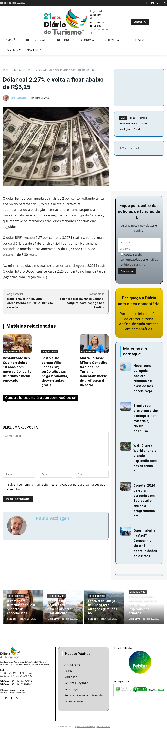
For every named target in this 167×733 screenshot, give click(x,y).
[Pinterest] (139, 87)
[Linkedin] (158, 3)
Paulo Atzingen (18, 97)
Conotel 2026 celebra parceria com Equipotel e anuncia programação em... (144, 500)
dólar (144, 123)
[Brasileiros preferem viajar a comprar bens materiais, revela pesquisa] (125, 406)
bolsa (132, 117)
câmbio (143, 117)
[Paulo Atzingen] (6, 98)
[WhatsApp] (148, 87)
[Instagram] (152, 3)
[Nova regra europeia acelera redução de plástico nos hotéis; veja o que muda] (125, 366)
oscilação (125, 129)
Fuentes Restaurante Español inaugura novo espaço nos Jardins (82, 303)
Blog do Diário (24, 70)
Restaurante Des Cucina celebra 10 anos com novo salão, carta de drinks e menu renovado (17, 369)
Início (7, 70)
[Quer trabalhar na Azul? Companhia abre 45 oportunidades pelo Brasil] (125, 531)
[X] (164, 3)
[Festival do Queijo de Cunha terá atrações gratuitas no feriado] (104, 607)
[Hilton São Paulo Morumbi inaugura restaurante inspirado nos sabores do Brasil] (144, 607)
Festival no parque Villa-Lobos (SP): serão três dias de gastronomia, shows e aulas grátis (54, 371)
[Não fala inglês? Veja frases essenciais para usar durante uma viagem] (63, 607)
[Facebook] (146, 3)
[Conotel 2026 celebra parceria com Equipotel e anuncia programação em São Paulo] (125, 486)
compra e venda (128, 123)
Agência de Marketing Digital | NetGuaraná (92, 726)
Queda (137, 129)
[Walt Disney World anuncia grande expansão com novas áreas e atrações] (125, 446)
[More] (139, 96)
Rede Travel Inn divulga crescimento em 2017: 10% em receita (30, 303)
